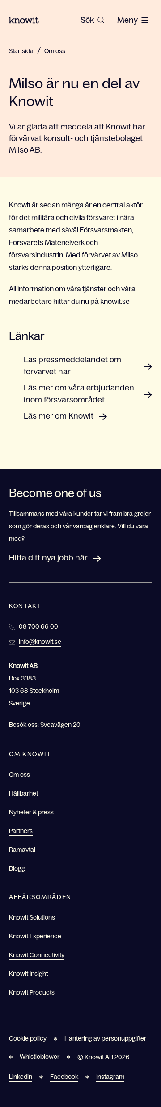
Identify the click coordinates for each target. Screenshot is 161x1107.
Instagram (110, 1076)
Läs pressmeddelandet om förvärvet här (72, 365)
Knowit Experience (35, 936)
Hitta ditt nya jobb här (48, 557)
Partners (21, 830)
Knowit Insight (28, 973)
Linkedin (20, 1076)
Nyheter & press (31, 812)
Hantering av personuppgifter (105, 1038)
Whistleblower (39, 1056)
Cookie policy (28, 1038)
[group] (92, 20)
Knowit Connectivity (36, 954)
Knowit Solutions (32, 917)
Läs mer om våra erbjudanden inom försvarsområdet (79, 393)
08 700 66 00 (38, 626)
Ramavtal (22, 849)
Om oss (54, 50)
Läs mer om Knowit (58, 415)
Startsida (21, 50)
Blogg (17, 868)
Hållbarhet (23, 793)
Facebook (64, 1076)
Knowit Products (32, 992)
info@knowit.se (40, 641)
